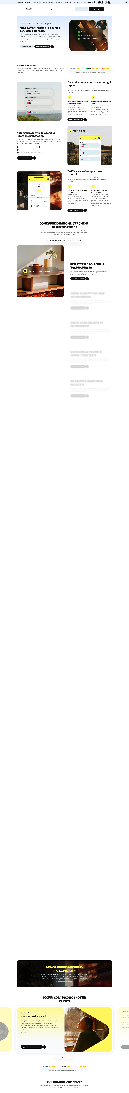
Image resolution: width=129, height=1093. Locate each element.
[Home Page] (29, 9)
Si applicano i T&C (76, 2)
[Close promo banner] (126, 2)
